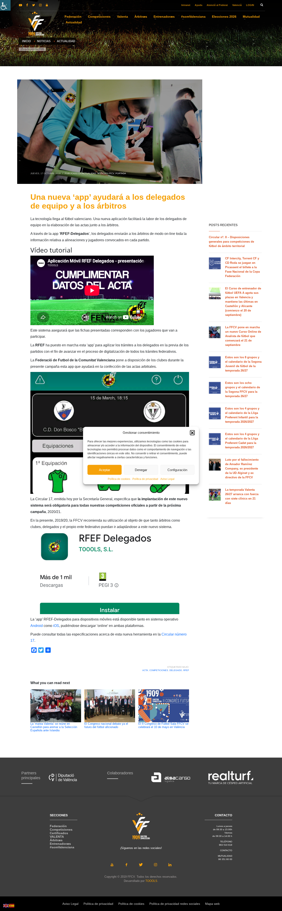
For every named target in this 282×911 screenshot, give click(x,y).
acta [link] (145, 670)
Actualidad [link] (89, 173)
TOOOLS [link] (151, 881)
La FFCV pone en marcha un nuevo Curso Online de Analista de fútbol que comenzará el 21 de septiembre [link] (243, 336)
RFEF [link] (186, 670)
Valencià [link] (237, 5)
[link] (5, 5)
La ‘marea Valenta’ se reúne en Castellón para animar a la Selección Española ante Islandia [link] (53, 727)
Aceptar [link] (104, 470)
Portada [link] (120, 173)
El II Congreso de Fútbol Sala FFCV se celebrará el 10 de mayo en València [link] (163, 725)
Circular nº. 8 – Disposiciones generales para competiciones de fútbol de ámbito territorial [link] (231, 242)
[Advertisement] (235, 150)
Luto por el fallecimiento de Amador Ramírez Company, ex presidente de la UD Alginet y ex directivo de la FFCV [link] (242, 468)
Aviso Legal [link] (167, 479)
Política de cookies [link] (119, 479)
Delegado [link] (175, 670)
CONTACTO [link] (226, 850)
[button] (192, 432)
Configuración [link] (177, 470)
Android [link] (37, 626)
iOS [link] (56, 626)
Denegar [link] (141, 470)
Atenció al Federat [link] (217, 5)
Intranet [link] (185, 5)
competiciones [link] (158, 670)
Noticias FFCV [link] (105, 173)
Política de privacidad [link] (145, 479)
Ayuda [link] (198, 5)
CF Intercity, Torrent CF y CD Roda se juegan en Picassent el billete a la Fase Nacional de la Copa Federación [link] (242, 267)
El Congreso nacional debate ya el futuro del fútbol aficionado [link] (106, 725)
